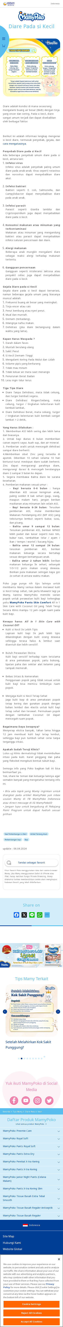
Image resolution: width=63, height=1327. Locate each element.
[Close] (59, 1259)
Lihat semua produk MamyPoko (30, 1124)
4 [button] (27, 1058)
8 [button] (38, 1058)
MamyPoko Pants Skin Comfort (30, 602)
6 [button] (32, 1058)
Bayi (26, 839)
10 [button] (44, 1056)
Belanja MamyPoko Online (4, 46)
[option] (31, 1017)
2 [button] (21, 1058)
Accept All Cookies (31, 1321)
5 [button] (30, 1058)
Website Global (12, 1249)
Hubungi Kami (12, 1243)
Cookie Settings (31, 1304)
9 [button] (41, 1058)
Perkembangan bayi (13, 839)
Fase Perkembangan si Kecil (16, 834)
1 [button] (18, 1058)
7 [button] (35, 1058)
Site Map (8, 1236)
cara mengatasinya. (15, 143)
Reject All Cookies (31, 1312)
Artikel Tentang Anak (38, 834)
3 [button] (24, 1058)
